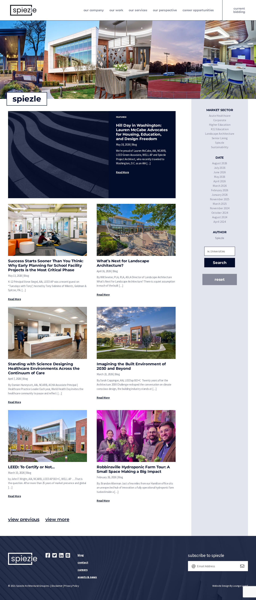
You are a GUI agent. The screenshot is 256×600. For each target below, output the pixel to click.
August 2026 (219, 163)
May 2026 (219, 177)
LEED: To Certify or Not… (31, 467)
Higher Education (220, 124)
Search (220, 262)
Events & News (87, 577)
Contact (83, 562)
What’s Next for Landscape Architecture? (123, 263)
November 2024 (219, 208)
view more (57, 519)
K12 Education (220, 129)
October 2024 (219, 212)
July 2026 (219, 168)
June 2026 (219, 172)
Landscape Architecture (219, 133)
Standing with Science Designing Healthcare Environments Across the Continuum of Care (44, 368)
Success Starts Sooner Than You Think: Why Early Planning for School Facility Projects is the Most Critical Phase (45, 265)
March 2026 (220, 186)
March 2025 (220, 203)
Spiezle (219, 142)
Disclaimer (57, 585)
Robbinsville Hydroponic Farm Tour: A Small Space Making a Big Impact (133, 469)
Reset (220, 279)
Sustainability (219, 147)
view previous (23, 519)
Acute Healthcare (220, 115)
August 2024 (219, 217)
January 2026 (220, 195)
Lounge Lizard (240, 585)
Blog (81, 555)
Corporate (219, 120)
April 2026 (219, 181)
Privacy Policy (71, 585)
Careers (83, 570)
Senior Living (220, 138)
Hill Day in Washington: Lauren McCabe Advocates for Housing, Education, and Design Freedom (142, 132)
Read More (122, 172)
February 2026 (219, 190)
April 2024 (219, 221)
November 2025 (219, 199)
